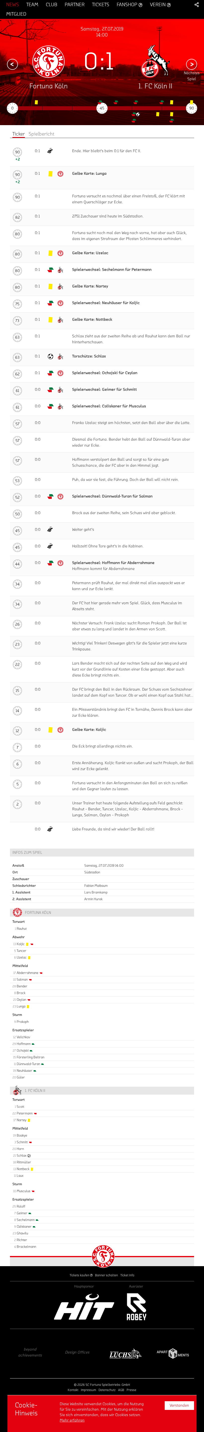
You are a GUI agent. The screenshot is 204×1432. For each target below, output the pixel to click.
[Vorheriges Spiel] (12, 64)
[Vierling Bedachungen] (173, 1353)
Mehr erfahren (72, 1420)
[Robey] (136, 1307)
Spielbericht (41, 134)
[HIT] (84, 1307)
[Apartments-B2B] (125, 1353)
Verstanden (179, 1405)
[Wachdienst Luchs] (78, 1353)
